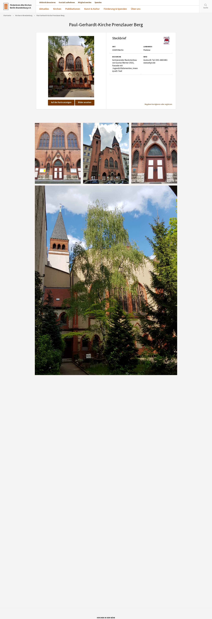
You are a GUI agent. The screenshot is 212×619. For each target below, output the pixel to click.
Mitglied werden (84, 2)
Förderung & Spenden (115, 9)
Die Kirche (116, 57)
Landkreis (147, 47)
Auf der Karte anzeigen (61, 102)
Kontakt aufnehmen (67, 2)
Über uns (135, 9)
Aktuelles (44, 9)
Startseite (7, 15)
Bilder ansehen (84, 102)
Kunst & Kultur (92, 9)
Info (145, 57)
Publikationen (72, 9)
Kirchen (57, 9)
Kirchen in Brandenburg (23, 15)
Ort (114, 47)
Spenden (98, 2)
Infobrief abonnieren (47, 2)
